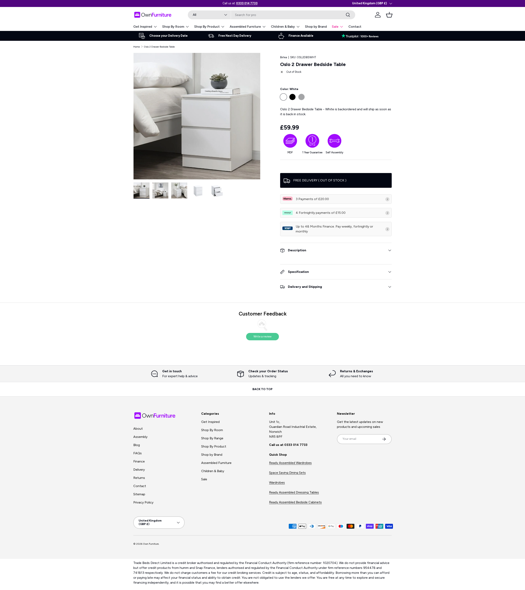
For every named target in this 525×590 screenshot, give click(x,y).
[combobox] (271, 14)
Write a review (262, 336)
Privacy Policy (143, 502)
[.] (361, 36)
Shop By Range (212, 438)
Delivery (139, 470)
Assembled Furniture (245, 26)
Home (136, 47)
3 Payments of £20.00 (312, 199)
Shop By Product (207, 26)
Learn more (257, 3)
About (138, 429)
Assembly (140, 437)
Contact (354, 26)
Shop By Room (173, 26)
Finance (139, 461)
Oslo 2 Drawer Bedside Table (159, 47)
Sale (335, 26)
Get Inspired (142, 26)
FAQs (137, 453)
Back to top (262, 389)
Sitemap (139, 494)
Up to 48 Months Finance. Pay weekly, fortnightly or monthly (334, 228)
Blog (136, 445)
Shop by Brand (316, 26)
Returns (139, 478)
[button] (389, 14)
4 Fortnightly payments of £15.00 (321, 213)
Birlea (283, 57)
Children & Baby (283, 26)
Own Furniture (151, 543)
